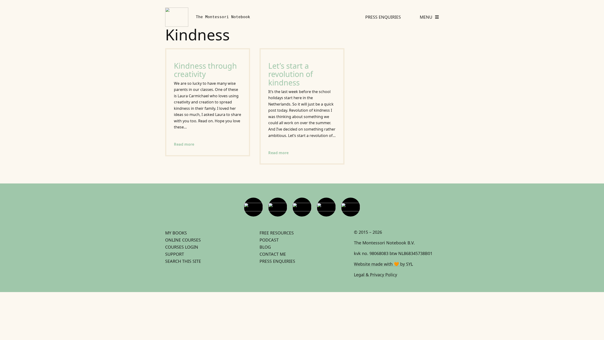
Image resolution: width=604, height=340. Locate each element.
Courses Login (181, 247)
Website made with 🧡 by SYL (383, 264)
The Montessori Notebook (223, 17)
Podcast (269, 240)
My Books (176, 233)
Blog (265, 247)
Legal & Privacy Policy (375, 274)
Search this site (183, 261)
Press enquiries (277, 261)
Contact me (273, 254)
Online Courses (183, 240)
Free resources (277, 233)
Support (174, 254)
